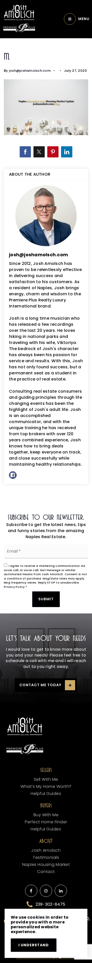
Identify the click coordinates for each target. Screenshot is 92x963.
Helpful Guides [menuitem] (46, 793)
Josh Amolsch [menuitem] (46, 850)
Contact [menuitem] (46, 872)
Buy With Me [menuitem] (46, 815)
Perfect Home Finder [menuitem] (46, 822)
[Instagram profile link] (46, 891)
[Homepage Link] (19, 12)
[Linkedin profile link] (61, 891)
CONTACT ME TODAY (40, 684)
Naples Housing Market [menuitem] (46, 864)
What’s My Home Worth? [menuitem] (46, 786)
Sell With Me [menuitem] (46, 779)
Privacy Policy (14, 587)
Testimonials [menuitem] (46, 857)
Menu (83, 18)
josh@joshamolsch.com (30, 70)
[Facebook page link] (31, 891)
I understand (33, 945)
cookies (36, 917)
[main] (46, 272)
